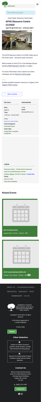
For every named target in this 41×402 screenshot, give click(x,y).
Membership (17, 296)
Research (23, 291)
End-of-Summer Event (11, 230)
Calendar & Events (25, 287)
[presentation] (20, 213)
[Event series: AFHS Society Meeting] (29, 275)
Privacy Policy (20, 327)
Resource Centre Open (11, 121)
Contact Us (20, 389)
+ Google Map (30, 174)
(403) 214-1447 (21, 384)
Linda (23, 107)
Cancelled (7, 126)
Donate (12, 332)
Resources (12, 291)
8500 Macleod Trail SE (16, 66)
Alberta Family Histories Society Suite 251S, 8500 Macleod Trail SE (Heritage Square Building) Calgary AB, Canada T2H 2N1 (20, 376)
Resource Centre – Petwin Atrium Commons (18, 169)
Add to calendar (12, 94)
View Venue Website (10, 181)
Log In (26, 296)
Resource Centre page (22, 74)
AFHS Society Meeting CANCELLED (15, 272)
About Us (11, 287)
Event (13, 126)
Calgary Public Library (9, 85)
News (31, 291)
